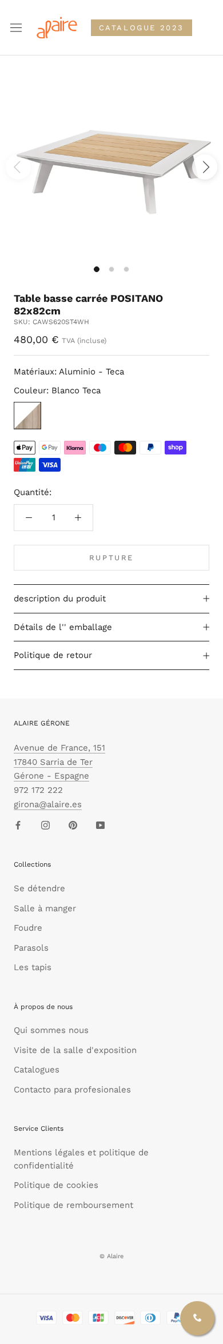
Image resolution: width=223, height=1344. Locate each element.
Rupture (111, 557)
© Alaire (111, 1256)
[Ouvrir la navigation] (16, 28)
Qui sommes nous (51, 1030)
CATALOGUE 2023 (141, 27)
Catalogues (36, 1069)
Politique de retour (53, 655)
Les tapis (32, 967)
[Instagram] (45, 825)
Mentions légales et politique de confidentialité (81, 1159)
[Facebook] (18, 825)
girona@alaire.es (48, 804)
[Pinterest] (73, 825)
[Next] (204, 167)
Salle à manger (45, 908)
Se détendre (39, 888)
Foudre (28, 928)
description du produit (60, 598)
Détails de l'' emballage (63, 627)
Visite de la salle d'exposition (75, 1050)
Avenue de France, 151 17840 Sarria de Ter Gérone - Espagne (59, 762)
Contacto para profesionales (72, 1089)
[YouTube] (100, 825)
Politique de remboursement (73, 1205)
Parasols (31, 948)
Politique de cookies (56, 1185)
